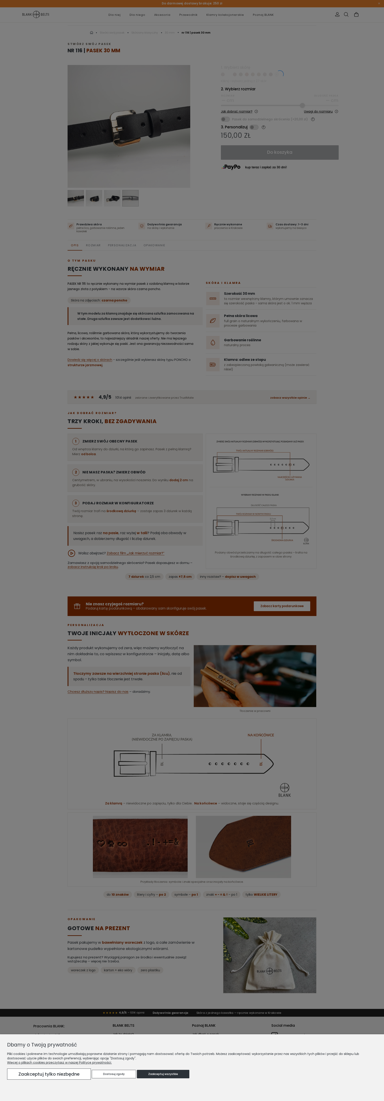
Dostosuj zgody (114, 1074)
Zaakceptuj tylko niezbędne (49, 1074)
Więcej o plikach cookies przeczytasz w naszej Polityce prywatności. (59, 1062)
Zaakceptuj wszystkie (163, 1074)
